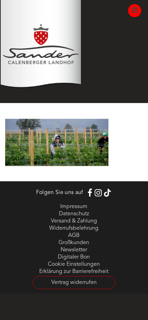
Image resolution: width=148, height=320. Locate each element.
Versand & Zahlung (74, 221)
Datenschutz (74, 214)
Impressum (73, 206)
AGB (74, 235)
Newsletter (74, 250)
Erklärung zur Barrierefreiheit (73, 271)
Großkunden (74, 242)
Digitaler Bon (74, 257)
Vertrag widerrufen (74, 282)
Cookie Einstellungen (74, 264)
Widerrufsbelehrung (73, 228)
